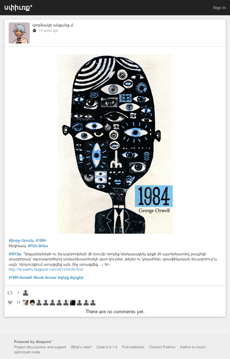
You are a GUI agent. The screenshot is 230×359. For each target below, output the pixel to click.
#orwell (26, 277)
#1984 (41, 240)
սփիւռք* (18, 6)
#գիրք (63, 277)
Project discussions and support (40, 346)
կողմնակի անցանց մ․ (53, 24)
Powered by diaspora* (33, 341)
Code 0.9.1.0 (106, 346)
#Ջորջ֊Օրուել (21, 240)
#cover (51, 277)
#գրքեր (77, 277)
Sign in (219, 7)
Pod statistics (133, 346)
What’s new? (81, 346)
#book (38, 277)
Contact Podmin (162, 346)
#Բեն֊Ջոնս (38, 245)
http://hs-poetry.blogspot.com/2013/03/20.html (46, 269)
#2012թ (15, 253)
